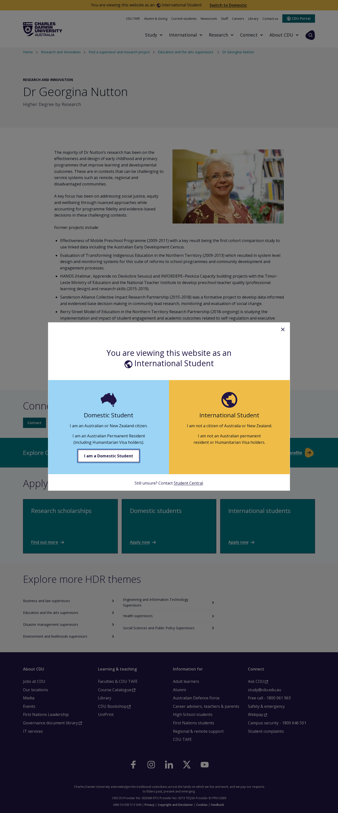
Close (283, 329)
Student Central (188, 483)
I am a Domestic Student (108, 456)
